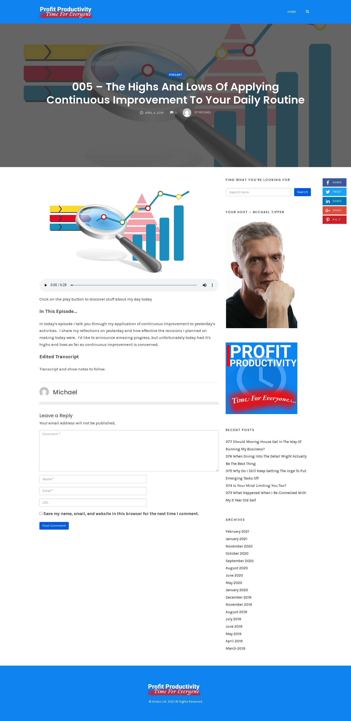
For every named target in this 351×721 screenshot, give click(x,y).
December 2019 (238, 597)
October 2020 (237, 553)
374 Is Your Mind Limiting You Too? (256, 486)
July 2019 (233, 619)
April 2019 (234, 641)
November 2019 (239, 604)
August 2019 (236, 612)
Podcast (175, 74)
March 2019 (235, 648)
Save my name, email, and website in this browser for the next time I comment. (121, 513)
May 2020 (234, 583)
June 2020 (234, 575)
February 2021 (237, 531)
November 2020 (239, 546)
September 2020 (240, 561)
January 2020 (237, 590)
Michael (65, 392)
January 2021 (236, 539)
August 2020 (237, 568)
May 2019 (233, 634)
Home (291, 12)
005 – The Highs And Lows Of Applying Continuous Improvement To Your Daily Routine (175, 93)
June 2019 (234, 626)
